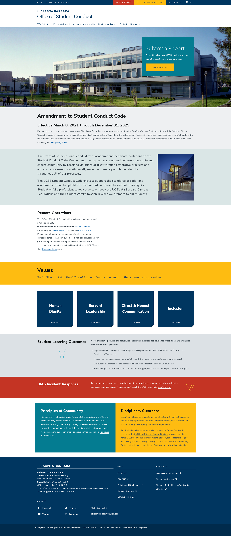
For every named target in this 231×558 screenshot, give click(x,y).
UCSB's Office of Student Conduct (151, 434)
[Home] (65, 17)
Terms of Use (104, 528)
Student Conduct (83, 226)
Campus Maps (124, 496)
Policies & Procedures (63, 24)
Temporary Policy (59, 142)
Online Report (58, 230)
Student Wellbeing (165, 479)
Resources (135, 24)
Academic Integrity (86, 24)
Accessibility (115, 528)
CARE (120, 473)
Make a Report (124, 2)
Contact (123, 24)
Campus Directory (126, 491)
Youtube (46, 514)
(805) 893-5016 (86, 230)
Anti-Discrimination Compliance (135, 528)
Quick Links (173, 2)
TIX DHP (122, 479)
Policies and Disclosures (129, 485)
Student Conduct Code (150, 2)
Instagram (73, 514)
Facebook (46, 508)
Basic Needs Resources (167, 473)
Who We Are (43, 24)
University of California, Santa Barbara (53, 2)
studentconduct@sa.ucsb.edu (104, 513)
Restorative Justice (107, 24)
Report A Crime (49, 249)
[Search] (189, 2)
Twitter (72, 508)
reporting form (164, 387)
